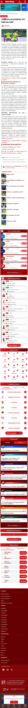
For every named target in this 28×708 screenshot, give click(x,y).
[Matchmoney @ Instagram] (7, 669)
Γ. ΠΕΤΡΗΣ (4, 317)
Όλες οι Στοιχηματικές (13, 272)
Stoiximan (8, 234)
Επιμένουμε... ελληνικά (10, 283)
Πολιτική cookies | (21, 694)
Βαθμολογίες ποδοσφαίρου (7, 603)
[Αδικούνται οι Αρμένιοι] (3, 205)
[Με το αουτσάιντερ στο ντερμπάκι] (3, 187)
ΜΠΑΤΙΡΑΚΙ (3, 13)
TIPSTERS (3, 605)
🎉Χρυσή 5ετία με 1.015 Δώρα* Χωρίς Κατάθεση (13, 486)
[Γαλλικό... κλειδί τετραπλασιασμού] (3, 199)
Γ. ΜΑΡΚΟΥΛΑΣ (4, 310)
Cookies (15, 699)
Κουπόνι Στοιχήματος (5, 598)
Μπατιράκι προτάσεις (20, 161)
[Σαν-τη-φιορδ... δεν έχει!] (3, 216)
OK (14, 702)
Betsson (2, 655)
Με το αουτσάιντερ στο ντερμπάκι (15, 186)
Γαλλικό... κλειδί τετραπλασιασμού (15, 197)
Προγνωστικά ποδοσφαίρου (19, 159)
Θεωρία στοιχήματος (5, 596)
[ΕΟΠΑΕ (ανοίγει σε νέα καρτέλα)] (18, 689)
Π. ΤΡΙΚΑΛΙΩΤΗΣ (5, 304)
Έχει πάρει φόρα (9, 315)
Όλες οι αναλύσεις (12, 433)
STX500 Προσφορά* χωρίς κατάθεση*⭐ (11, 450)
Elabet (7, 249)
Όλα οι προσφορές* (13, 525)
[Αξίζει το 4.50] (3, 176)
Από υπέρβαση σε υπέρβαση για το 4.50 (15, 180)
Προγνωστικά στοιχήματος (14, 157)
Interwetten (3, 648)
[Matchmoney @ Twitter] (11, 669)
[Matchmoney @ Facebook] (3, 669)
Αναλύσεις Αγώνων (5, 593)
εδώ (23, 62)
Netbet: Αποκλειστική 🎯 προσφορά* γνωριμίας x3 (13, 494)
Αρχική (2, 600)
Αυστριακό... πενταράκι (13, 209)
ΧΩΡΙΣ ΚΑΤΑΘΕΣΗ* (5, 660)
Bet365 (2, 652)
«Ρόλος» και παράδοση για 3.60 (15, 192)
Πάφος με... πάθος (11, 221)
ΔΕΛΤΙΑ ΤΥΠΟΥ (4, 662)
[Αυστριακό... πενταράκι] (3, 211)
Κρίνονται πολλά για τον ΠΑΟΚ (12, 334)
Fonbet (7, 263)
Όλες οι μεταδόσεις (13, 539)
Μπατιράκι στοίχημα (6, 161)
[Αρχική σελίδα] (0, 13)
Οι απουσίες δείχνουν (10, 302)
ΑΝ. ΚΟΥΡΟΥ (4, 297)
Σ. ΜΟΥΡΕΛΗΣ (4, 285)
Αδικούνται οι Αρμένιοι (13, 203)
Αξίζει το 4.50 (10, 174)
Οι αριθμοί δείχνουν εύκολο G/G (12, 289)
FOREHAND (3, 631)
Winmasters (3, 650)
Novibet (8, 241)
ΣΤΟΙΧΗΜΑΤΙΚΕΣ (4, 633)
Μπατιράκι (7, 25)
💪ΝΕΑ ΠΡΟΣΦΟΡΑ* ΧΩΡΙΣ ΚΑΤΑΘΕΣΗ (10, 521)
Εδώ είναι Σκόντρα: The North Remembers (14, 308)
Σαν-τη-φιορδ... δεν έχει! (13, 215)
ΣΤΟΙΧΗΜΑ (3, 591)
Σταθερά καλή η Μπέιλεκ (11, 321)
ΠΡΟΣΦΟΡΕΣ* (4, 657)
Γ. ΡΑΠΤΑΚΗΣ (4, 342)
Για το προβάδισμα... (10, 296)
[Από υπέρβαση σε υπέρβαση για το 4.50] (3, 181)
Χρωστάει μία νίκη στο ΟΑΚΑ (12, 327)
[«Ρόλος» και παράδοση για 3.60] (3, 193)
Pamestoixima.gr (10, 256)
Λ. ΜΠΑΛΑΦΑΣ (4, 336)
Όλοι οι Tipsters (13, 345)
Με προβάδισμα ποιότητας (11, 340)
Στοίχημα (6, 157)
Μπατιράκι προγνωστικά (7, 159)
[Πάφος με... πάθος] (3, 222)
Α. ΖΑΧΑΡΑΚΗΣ (4, 329)
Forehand (3, 323)
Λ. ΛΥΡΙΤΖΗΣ (4, 291)
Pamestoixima (4, 643)
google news (18, 166)
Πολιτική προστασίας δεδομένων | (10, 694)
